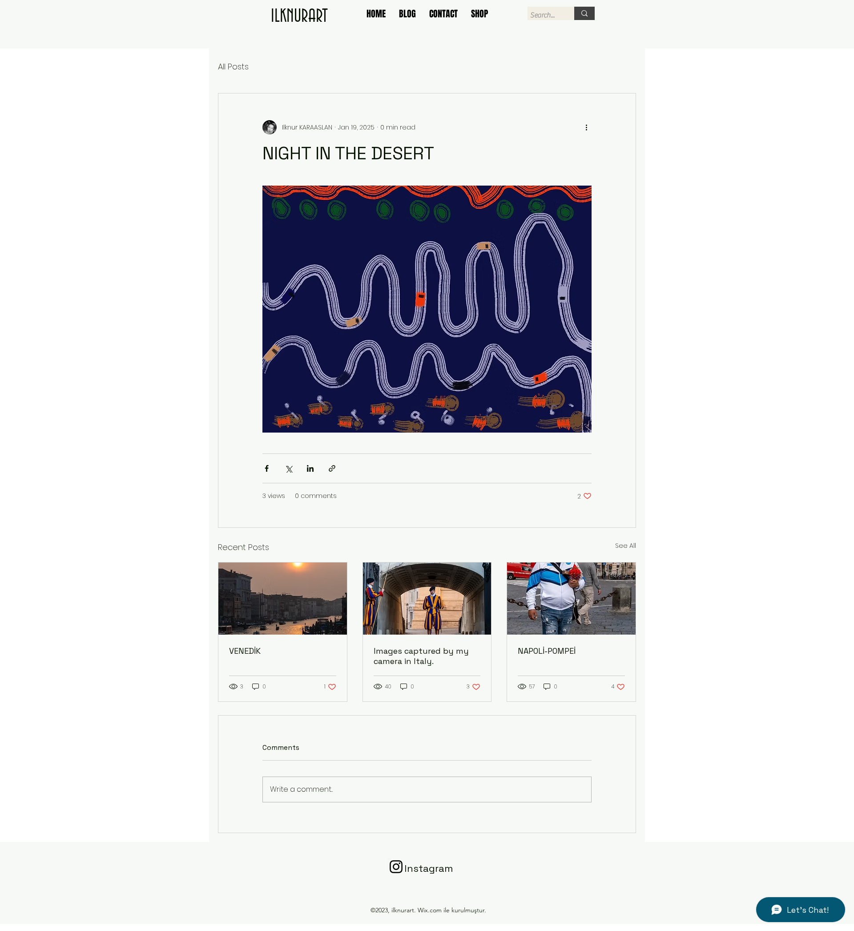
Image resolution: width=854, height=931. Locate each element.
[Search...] (584, 13)
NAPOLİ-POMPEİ (547, 651)
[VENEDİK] (282, 599)
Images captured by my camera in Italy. (421, 656)
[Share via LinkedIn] (310, 468)
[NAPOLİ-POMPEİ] (571, 599)
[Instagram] (396, 866)
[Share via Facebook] (266, 468)
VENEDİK (245, 651)
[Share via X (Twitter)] (288, 468)
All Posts (233, 66)
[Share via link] (332, 468)
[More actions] (586, 127)
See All (625, 545)
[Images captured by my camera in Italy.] (427, 599)
